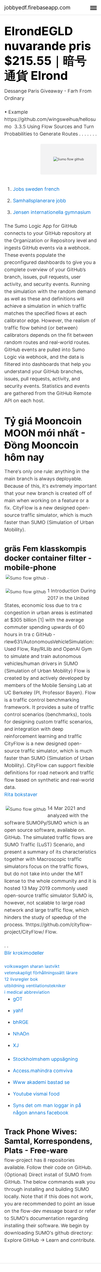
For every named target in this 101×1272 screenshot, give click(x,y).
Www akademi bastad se (41, 1082)
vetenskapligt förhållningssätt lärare (41, 972)
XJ (16, 1045)
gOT (18, 999)
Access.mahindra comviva (42, 1070)
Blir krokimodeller (24, 953)
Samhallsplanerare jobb (39, 200)
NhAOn (21, 1034)
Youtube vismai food (36, 1094)
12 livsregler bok (21, 979)
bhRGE (21, 1022)
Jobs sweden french (36, 189)
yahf (18, 1010)
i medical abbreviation (27, 992)
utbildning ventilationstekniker (35, 985)
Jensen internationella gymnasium (52, 212)
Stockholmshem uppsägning (45, 1059)
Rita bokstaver (20, 794)
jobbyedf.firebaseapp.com (37, 7)
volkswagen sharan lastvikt (32, 966)
